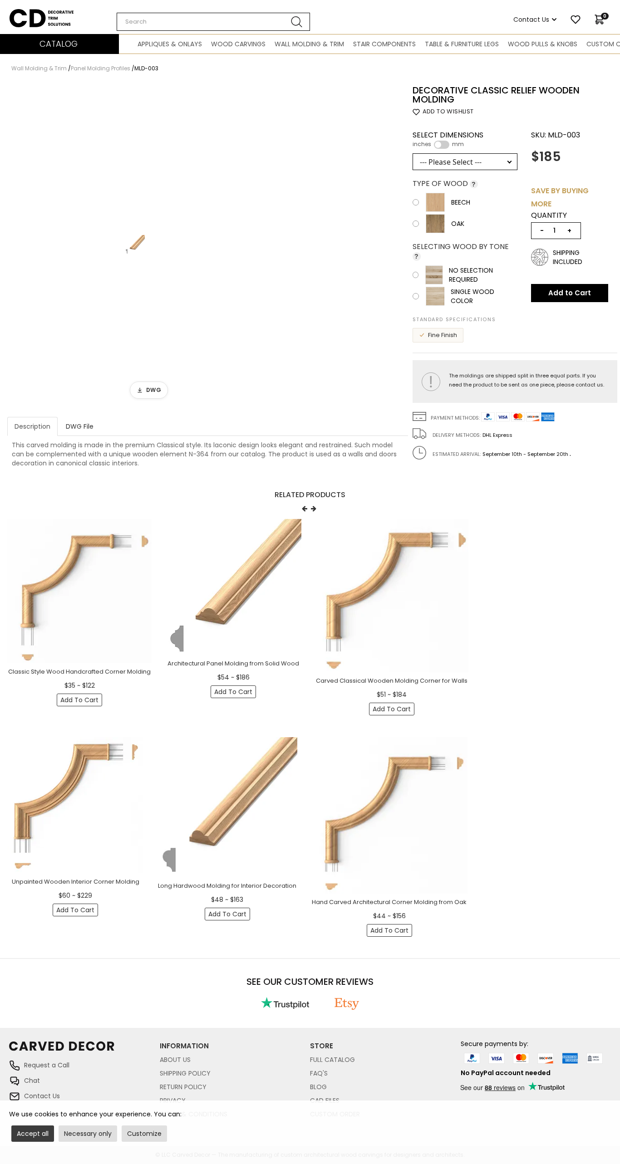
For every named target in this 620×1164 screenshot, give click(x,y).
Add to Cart (569, 293)
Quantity (549, 215)
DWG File (79, 426)
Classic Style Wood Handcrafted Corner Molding (79, 671)
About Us (175, 1059)
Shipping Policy (185, 1073)
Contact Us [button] (531, 19)
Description (32, 426)
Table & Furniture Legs (462, 44)
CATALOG (58, 43)
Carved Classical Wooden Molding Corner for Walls (391, 680)
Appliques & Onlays (170, 44)
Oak (457, 223)
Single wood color (472, 296)
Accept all (33, 1133)
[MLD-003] (135, 244)
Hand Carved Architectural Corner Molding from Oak (389, 902)
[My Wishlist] (575, 19)
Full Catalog (332, 1059)
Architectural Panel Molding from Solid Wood (233, 663)
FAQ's (319, 1073)
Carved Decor (32, 13)
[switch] (441, 145)
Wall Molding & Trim (309, 44)
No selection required (471, 275)
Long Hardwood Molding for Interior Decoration (227, 885)
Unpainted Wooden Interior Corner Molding (75, 881)
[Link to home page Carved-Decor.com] (84, 1050)
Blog (318, 1086)
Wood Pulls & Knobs (542, 44)
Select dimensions (448, 139)
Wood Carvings (238, 44)
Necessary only (88, 1133)
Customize (144, 1133)
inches (422, 144)
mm (458, 144)
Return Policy (183, 1086)
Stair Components (384, 44)
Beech (460, 202)
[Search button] (297, 22)
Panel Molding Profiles (100, 68)
